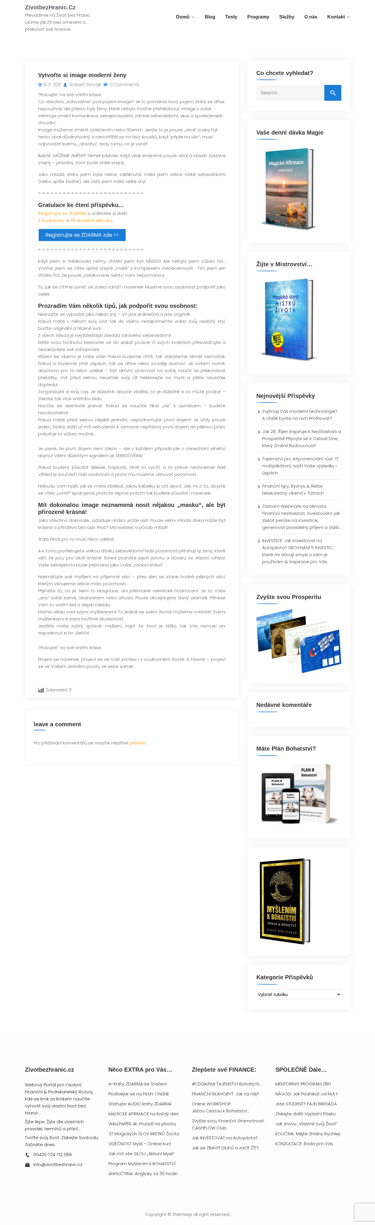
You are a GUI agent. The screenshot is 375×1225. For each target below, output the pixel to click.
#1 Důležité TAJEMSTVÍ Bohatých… (227, 1084)
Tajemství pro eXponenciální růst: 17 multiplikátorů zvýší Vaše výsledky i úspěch (300, 466)
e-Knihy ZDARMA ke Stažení (137, 1084)
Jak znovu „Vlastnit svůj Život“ (306, 1124)
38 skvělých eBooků (91, 220)
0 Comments (124, 84)
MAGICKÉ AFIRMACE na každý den (143, 1114)
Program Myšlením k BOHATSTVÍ (141, 1163)
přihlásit (137, 743)
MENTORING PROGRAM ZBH (303, 1084)
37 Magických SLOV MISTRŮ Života (143, 1134)
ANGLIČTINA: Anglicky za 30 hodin (143, 1173)
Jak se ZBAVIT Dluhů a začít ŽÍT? (225, 1148)
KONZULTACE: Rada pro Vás (304, 1144)
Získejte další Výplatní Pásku (305, 1114)
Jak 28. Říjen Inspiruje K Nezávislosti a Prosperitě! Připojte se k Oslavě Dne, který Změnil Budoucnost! (301, 438)
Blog (210, 16)
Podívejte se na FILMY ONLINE (138, 1094)
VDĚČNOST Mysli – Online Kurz (139, 1144)
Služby (286, 16)
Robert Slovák (85, 84)
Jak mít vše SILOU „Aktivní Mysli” (141, 1154)
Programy (258, 16)
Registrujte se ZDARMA (62, 213)
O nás (310, 16)
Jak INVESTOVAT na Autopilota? (225, 1138)
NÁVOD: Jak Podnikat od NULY (306, 1094)
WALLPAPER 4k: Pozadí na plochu (142, 1124)
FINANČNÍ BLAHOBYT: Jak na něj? (225, 1094)
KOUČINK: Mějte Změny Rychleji (307, 1134)
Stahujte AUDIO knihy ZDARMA (140, 1104)
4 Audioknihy (51, 220)
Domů (183, 16)
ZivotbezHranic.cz (50, 7)
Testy (231, 16)
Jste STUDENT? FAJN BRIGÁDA (306, 1104)
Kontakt (336, 16)
